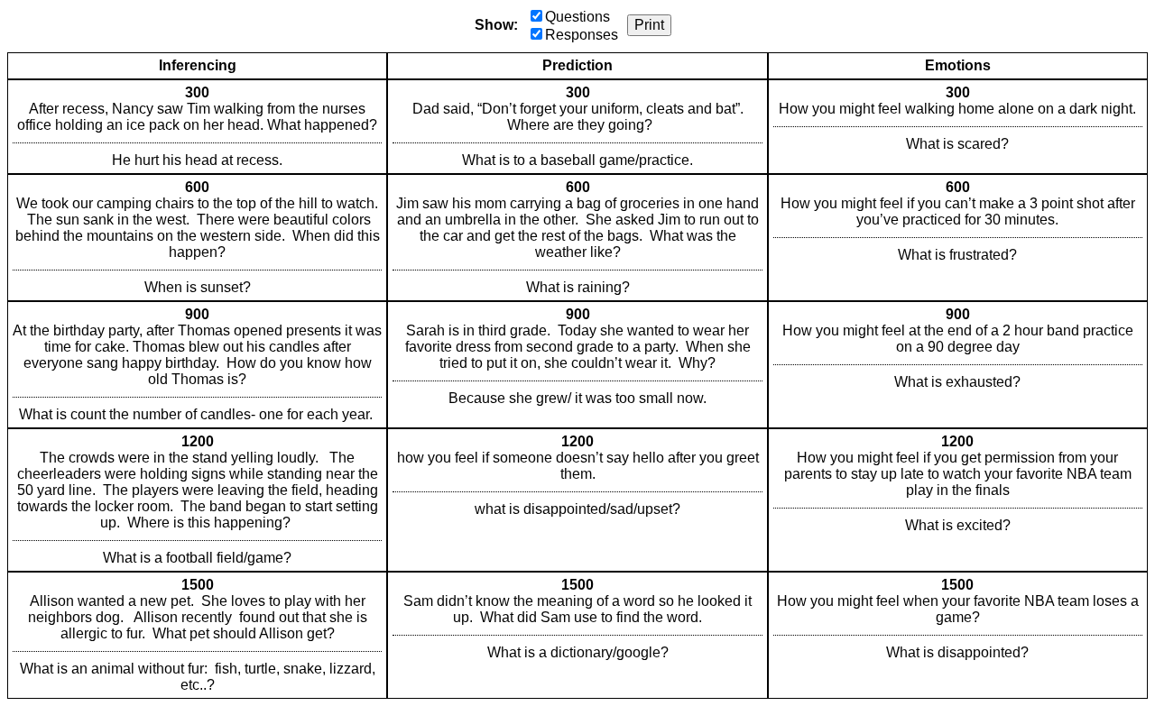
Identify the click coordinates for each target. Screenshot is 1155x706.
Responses (581, 34)
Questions (577, 16)
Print (649, 24)
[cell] (197, 126)
